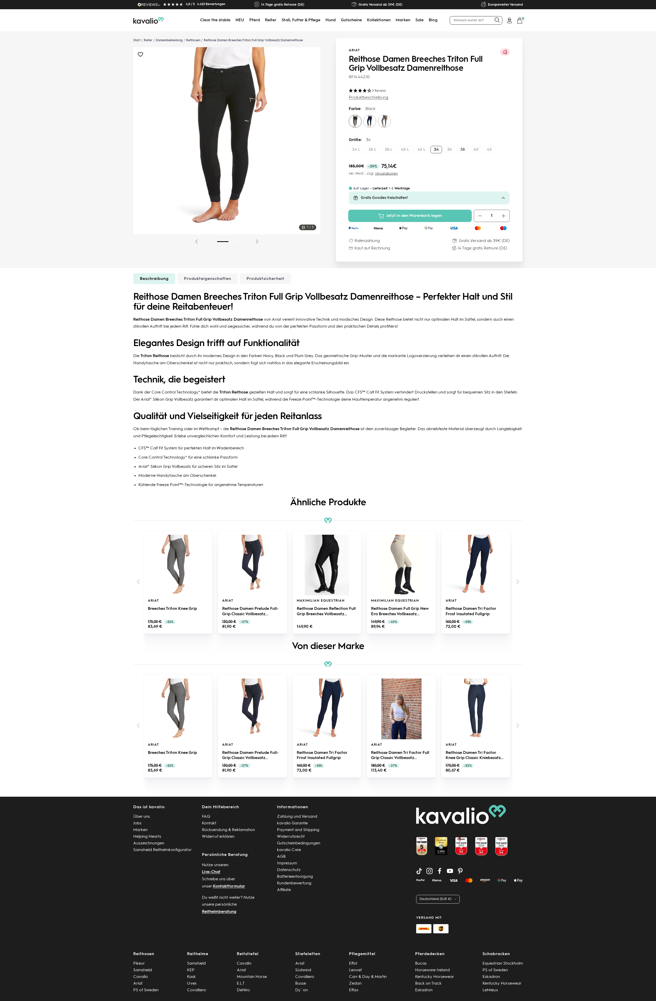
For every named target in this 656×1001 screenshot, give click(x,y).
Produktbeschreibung (368, 98)
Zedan (355, 984)
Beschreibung (154, 279)
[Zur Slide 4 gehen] (223, 241)
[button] (138, 581)
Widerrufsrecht (291, 837)
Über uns (141, 817)
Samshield (142, 970)
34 (436, 150)
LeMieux (490, 990)
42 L (421, 150)
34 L (356, 150)
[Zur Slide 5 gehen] (231, 241)
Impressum (287, 863)
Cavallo (140, 977)
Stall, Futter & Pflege (301, 20)
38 (462, 150)
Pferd (254, 20)
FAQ (206, 817)
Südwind (303, 970)
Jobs (137, 823)
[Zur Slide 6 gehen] (235, 241)
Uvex (192, 984)
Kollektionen (379, 20)
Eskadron (424, 990)
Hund (330, 20)
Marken (403, 20)
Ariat (354, 50)
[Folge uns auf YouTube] (450, 871)
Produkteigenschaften (207, 279)
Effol (353, 964)
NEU (239, 20)
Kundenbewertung (294, 883)
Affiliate (284, 890)
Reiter (270, 20)
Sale (419, 20)
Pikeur (139, 964)
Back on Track (428, 984)
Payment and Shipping (298, 830)
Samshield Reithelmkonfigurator (162, 850)
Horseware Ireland (432, 970)
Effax (353, 990)
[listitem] (178, 582)
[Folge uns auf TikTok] (419, 871)
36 (449, 150)
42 (489, 150)
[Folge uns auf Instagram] (429, 871)
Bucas (421, 964)
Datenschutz (289, 870)
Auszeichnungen (148, 843)
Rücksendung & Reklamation (228, 830)
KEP (190, 970)
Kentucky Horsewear (434, 977)
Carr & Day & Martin (368, 977)
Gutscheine (351, 20)
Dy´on (301, 990)
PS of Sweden (146, 990)
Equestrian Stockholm (503, 964)
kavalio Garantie (292, 823)
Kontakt (209, 823)
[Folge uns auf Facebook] (440, 871)
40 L (405, 150)
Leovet (355, 970)
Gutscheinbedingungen (298, 843)
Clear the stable (215, 20)
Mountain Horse (252, 977)
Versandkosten (386, 173)
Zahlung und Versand (297, 817)
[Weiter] (257, 241)
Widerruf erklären (218, 837)
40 (475, 150)
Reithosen (193, 40)
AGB (281, 857)
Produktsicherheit (265, 279)
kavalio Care (289, 850)
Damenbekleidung (169, 40)
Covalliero (196, 990)
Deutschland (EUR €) (435, 899)
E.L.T (241, 984)
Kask (191, 977)
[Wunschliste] (140, 55)
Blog (433, 20)
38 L (388, 150)
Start (136, 40)
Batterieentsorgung (295, 877)
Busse (300, 984)
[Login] (509, 20)
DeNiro (243, 990)
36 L (372, 150)
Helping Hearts (147, 837)
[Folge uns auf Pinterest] (460, 871)
